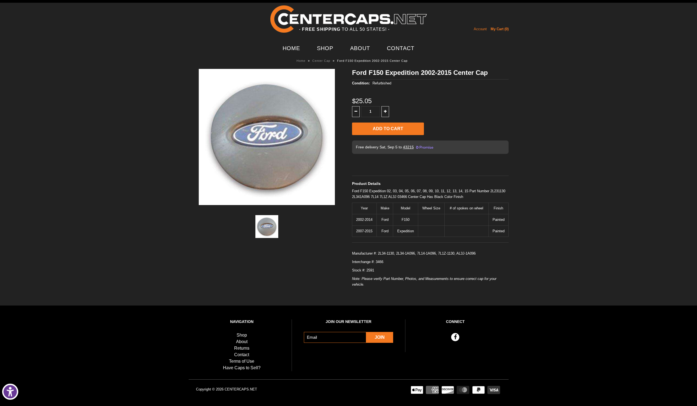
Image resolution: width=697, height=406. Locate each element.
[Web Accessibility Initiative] (10, 391)
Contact (400, 48)
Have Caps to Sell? (242, 367)
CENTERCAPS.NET (241, 389)
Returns (241, 348)
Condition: (361, 83)
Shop (325, 48)
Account (480, 29)
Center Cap (321, 60)
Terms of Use (241, 361)
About (360, 48)
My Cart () (500, 29)
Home (291, 48)
